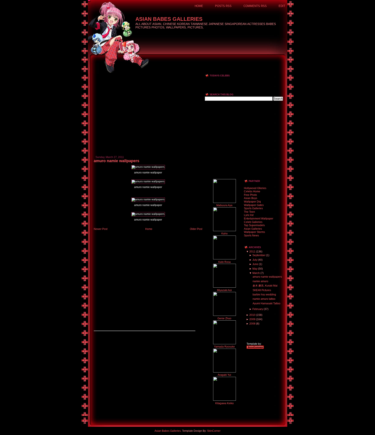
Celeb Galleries (253, 222)
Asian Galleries (253, 228)
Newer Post (100, 229)
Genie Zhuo (224, 318)
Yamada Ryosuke (224, 346)
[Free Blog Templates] (255, 347)
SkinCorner (213, 430)
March (256, 273)
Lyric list (248, 215)
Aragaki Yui (224, 374)
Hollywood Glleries (255, 188)
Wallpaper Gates (254, 205)
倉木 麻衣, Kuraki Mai (265, 285)
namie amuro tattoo (264, 298)
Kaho (224, 233)
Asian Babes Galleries (168, 19)
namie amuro (260, 281)
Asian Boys (250, 198)
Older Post (196, 229)
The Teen (249, 211)
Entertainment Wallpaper (258, 218)
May (254, 268)
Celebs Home (252, 191)
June (255, 264)
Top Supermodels (254, 225)
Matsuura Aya (224, 205)
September (258, 255)
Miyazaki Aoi (224, 290)
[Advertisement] (144, 75)
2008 (252, 323)
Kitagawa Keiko (224, 403)
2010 (252, 314)
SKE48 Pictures (262, 290)
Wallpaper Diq (252, 201)
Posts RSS (223, 6)
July (254, 259)
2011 (252, 251)
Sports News (251, 235)
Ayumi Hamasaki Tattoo (266, 303)
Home (199, 6)
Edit (282, 6)
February (257, 309)
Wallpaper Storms (254, 232)
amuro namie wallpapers (116, 161)
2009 (252, 319)
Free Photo (250, 194)
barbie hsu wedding (264, 294)
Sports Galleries (253, 208)
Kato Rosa (224, 262)
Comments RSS (255, 6)
